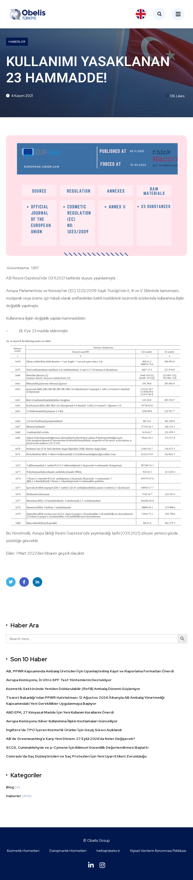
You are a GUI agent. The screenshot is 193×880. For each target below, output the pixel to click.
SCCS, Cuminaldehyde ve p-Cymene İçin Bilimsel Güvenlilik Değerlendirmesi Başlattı (77, 747)
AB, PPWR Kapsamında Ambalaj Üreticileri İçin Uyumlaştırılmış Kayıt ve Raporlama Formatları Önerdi (90, 671)
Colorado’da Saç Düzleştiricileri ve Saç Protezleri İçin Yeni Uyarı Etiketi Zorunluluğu (76, 756)
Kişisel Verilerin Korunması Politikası (158, 850)
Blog (10, 787)
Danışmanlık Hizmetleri (68, 850)
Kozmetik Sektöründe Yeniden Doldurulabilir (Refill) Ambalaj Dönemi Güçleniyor (73, 688)
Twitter (11, 582)
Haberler (17, 42)
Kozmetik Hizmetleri (23, 850)
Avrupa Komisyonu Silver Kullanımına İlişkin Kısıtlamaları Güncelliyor (62, 721)
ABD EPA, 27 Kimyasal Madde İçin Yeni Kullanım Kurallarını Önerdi (60, 712)
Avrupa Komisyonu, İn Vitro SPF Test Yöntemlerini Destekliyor (59, 680)
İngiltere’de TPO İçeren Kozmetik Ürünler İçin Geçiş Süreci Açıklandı (64, 730)
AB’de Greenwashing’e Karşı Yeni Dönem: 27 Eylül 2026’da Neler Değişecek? (71, 738)
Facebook (24, 582)
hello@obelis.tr (108, 850)
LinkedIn (37, 582)
